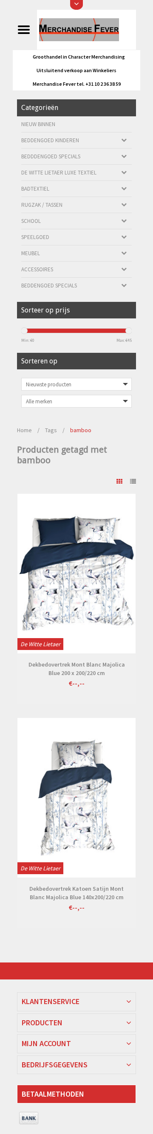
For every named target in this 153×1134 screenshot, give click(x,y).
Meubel (30, 253)
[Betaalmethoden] (28, 1118)
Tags (51, 430)
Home (24, 430)
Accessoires (37, 269)
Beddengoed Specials (49, 285)
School (31, 221)
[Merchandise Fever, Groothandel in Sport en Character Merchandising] (86, 29)
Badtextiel (35, 188)
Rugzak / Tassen (41, 204)
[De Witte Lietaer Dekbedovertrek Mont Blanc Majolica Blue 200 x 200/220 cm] (76, 573)
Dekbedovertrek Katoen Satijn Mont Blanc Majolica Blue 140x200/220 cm (76, 893)
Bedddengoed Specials (50, 156)
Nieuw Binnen (38, 124)
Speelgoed (35, 237)
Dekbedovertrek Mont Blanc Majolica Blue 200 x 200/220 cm (76, 669)
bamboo (80, 430)
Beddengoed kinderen (50, 140)
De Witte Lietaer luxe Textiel (58, 172)
